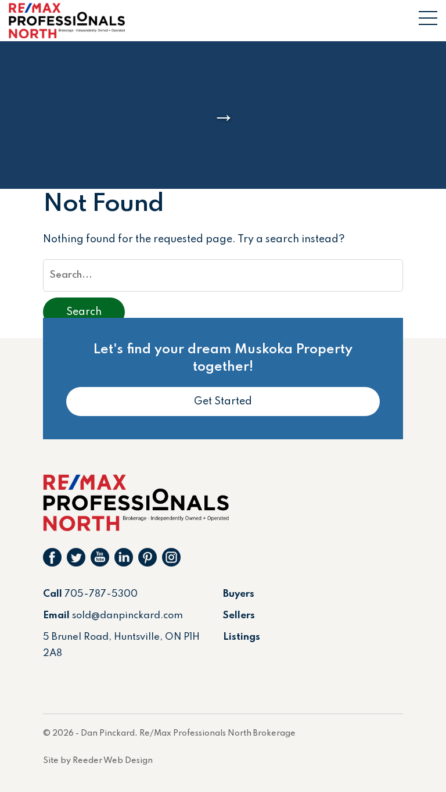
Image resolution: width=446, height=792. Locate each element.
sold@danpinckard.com (127, 616)
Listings (241, 637)
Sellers (239, 616)
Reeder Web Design (113, 761)
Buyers (238, 594)
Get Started (223, 401)
